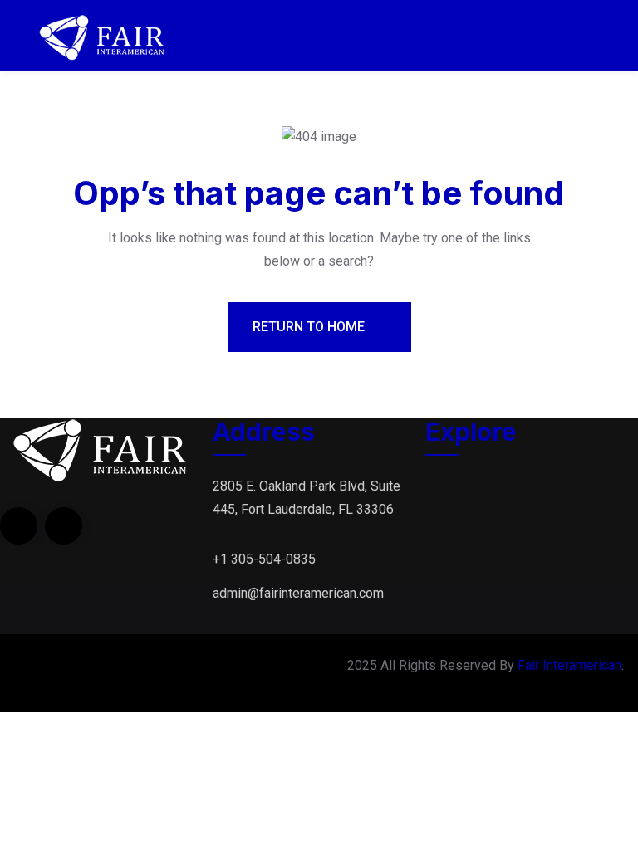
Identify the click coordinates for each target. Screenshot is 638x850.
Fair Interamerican (569, 665)
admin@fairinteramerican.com (298, 593)
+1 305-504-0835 (264, 559)
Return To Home (310, 327)
